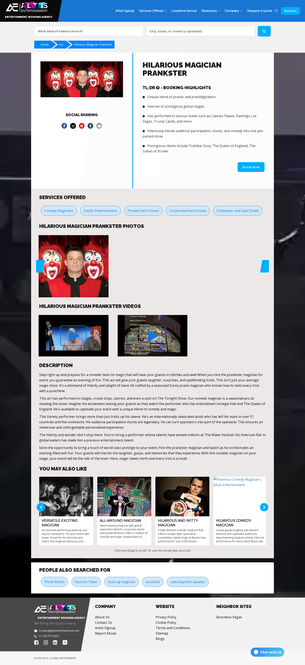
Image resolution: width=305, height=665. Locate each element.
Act (61, 44)
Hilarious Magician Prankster (93, 44)
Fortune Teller (86, 582)
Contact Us (103, 622)
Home (44, 44)
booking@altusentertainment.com (59, 630)
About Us (102, 617)
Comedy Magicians (58, 210)
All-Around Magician (120, 521)
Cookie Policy (166, 622)
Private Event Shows (143, 210)
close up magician (121, 582)
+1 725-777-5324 (49, 636)
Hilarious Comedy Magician (233, 523)
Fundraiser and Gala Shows (238, 210)
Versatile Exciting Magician (60, 523)
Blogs (160, 638)
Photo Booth (54, 582)
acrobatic (153, 582)
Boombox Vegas (229, 617)
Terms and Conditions (173, 628)
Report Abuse (105, 633)
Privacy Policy (166, 617)
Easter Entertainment (100, 210)
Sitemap (162, 633)
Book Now (290, 10)
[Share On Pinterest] (81, 126)
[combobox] (89, 31)
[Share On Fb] (64, 126)
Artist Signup (105, 628)
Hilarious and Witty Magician (178, 523)
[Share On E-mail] (99, 126)
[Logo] (26, 6)
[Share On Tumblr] (90, 126)
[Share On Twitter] (73, 126)
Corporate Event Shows (188, 210)
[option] (74, 266)
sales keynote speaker (187, 582)
